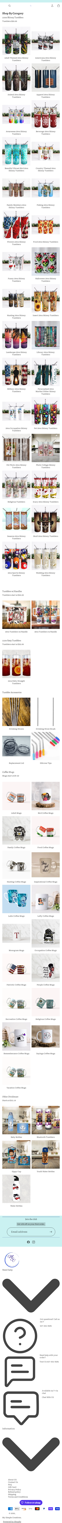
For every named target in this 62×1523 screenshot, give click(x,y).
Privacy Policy (14, 1490)
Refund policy (14, 1492)
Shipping (12, 1494)
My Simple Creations (11, 1518)
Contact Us (13, 1482)
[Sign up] (51, 1232)
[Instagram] (33, 1242)
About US (12, 1480)
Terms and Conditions (18, 1497)
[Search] (9, 5)
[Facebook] (28, 1242)
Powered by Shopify (12, 1522)
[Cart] (58, 5)
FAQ (10, 1485)
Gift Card (12, 1487)
